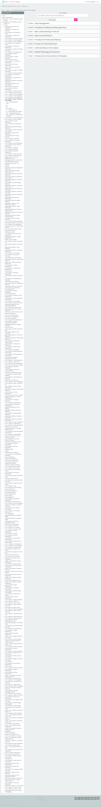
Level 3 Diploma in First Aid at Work (13, 693)
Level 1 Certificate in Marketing (12, 138)
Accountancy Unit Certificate (11, 59)
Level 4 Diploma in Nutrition (11, 533)
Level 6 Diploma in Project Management (14, 381)
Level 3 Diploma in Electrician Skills (12, 466)
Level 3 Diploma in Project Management (14, 41)
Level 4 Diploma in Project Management (14, 117)
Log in (97, 1)
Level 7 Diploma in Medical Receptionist (14, 609)
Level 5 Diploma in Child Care (11, 601)
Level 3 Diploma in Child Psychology (13, 155)
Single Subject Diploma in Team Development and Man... (12, 204)
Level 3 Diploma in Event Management (13, 143)
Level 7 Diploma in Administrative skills (13, 616)
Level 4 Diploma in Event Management (13, 97)
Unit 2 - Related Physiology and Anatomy (44, 52)
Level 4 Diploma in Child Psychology (13, 119)
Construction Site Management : (12, 316)
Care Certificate (8, 661)
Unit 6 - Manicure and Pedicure (40, 35)
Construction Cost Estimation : (12, 315)
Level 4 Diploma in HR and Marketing (13, 628)
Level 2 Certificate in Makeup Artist (12, 423)
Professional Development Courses (13, 441)
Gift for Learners (8, 666)
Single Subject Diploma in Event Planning (14, 222)
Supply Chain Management (11, 458)
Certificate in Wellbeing (10, 732)
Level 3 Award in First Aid (10, 486)
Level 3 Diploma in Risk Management (13, 224)
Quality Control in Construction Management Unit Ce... (12, 157)
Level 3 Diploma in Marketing (11, 149)
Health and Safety (9, 449)
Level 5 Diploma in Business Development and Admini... (11, 322)
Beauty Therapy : (9, 495)
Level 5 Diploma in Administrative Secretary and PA (12, 341)
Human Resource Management (12, 524)
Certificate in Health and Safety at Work (14, 312)
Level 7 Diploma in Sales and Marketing (14, 503)
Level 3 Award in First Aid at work (12, 556)
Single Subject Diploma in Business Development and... (13, 216)
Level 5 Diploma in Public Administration (14, 743)
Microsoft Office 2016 (10, 489)
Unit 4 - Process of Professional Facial (43, 44)
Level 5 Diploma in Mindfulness (12, 281)
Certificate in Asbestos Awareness (12, 464)
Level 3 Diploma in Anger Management (13, 599)
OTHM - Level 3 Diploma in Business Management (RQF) (13, 729)
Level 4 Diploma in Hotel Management (13, 73)
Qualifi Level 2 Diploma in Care (12, 734)
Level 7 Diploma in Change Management (11, 531)
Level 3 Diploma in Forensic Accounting (14, 38)
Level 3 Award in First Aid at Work (12, 607)
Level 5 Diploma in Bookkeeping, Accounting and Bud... (12, 288)
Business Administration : (10, 494)
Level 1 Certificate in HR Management (13, 544)
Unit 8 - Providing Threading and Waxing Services (47, 27)
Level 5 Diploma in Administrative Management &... (12, 405)
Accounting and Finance (10, 293)
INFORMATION (8, 758)
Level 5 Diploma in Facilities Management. (11, 265)
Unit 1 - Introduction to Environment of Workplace (48, 56)
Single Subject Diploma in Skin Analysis (13, 286)
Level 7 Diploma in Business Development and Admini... (11, 358)
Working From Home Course (11, 426)
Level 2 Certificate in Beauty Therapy (13, 229)
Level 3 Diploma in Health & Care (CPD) (14, 695)
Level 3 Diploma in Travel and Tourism (13, 91)
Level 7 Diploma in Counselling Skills (13, 434)
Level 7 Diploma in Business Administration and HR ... (11, 620)
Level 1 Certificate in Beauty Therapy (13, 92)
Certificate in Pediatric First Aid (12, 554)
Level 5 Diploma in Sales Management (13, 319)
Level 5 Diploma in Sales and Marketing (14, 363)
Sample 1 (7, 451)
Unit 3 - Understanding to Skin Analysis (43, 48)
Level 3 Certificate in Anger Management (11, 585)
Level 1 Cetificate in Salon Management (14, 221)
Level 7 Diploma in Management (12, 349)
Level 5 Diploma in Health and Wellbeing (14, 686)
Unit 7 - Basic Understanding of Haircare (44, 31)
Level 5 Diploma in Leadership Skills (13, 547)
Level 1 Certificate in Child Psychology (13, 646)
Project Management (9, 457)
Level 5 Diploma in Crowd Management (14, 360)
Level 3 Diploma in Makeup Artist (12, 745)
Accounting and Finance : (10, 492)
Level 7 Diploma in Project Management (14, 425)
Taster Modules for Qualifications (12, 723)
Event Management (9, 513)
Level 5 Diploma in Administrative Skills (13, 302)
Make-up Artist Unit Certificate (11, 86)
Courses (5, 25)
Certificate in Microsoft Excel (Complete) (14, 365)
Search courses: (52, 20)
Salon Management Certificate (12, 161)
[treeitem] (12, 15)
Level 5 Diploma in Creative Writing (13, 705)
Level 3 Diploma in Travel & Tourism (13, 788)
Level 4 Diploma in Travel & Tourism (13, 787)
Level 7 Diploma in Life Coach (11, 525)
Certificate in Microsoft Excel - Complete (14, 395)
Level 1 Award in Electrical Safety (12, 468)
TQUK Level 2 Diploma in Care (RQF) (13, 736)
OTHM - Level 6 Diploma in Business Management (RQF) (13, 676)
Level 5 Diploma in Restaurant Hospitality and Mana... (11, 522)
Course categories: (63, 13)
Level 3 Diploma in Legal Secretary (12, 684)
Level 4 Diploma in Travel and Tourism (13, 153)
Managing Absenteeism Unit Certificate (13, 160)
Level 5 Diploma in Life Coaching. (12, 253)
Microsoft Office (8, 271)
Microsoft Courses (9, 327)
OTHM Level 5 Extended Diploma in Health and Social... (13, 641)
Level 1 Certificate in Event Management (14, 94)
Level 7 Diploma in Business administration (11, 670)
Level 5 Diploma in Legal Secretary (12, 678)
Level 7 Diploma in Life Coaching (12, 527)
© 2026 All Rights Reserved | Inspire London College (9, 804)
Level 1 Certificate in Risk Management (13, 95)
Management (8, 731)
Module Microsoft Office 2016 (11, 380)
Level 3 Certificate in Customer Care (13, 402)
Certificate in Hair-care (10, 232)
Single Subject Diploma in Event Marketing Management (12, 305)
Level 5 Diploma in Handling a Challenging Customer (11, 691)
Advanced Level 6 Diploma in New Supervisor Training (12, 436)
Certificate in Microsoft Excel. (11, 478)
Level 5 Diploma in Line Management (13, 680)
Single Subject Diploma (10, 230)
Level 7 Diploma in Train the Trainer (13, 529)
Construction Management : (11, 490)
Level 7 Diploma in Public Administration (14, 667)
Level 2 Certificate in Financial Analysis (13, 545)
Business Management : (10, 313)
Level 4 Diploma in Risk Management (13, 52)
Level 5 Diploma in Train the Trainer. (13, 257)
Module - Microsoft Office (11, 239)
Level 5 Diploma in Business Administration (11, 673)
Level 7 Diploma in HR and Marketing (13, 487)
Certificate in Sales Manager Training (13, 372)
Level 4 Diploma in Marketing (11, 147)
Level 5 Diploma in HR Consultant (12, 301)
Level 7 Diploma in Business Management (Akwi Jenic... (11, 462)
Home (3, 15)
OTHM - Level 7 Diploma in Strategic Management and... (13, 738)
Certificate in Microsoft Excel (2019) (13, 501)
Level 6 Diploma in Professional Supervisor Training (12, 439)
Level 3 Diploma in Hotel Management (13, 40)
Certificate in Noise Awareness (12, 452)
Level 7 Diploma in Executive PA (12, 361)
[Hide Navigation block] (21, 12)
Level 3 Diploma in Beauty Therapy (13, 563)
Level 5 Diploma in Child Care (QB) (12, 602)
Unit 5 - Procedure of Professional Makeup (45, 39)
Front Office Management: (11, 318)
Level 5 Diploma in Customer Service (13, 307)
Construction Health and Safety (12, 460)
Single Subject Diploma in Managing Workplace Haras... (13, 429)
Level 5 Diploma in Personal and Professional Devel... (12, 370)
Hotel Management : (9, 497)
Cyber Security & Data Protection (12, 754)
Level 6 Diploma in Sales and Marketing (14, 651)
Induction (7, 166)
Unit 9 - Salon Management (39, 23)
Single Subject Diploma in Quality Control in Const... (12, 171)
